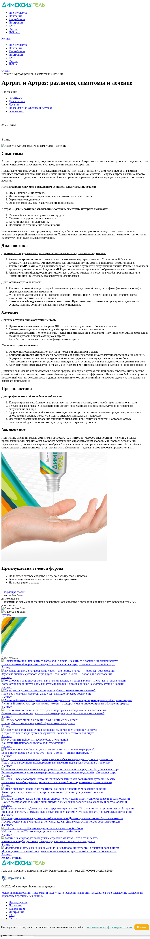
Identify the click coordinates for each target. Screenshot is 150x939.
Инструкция (16, 22)
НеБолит (14, 32)
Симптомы (15, 97)
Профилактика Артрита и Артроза (30, 107)
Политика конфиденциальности (69, 892)
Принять (141, 927)
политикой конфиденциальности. (110, 927)
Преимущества (18, 12)
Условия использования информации (24, 892)
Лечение (14, 104)
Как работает (17, 19)
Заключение (16, 111)
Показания (15, 15)
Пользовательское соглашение (108, 892)
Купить (6, 38)
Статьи (13, 29)
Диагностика (17, 101)
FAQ (12, 25)
